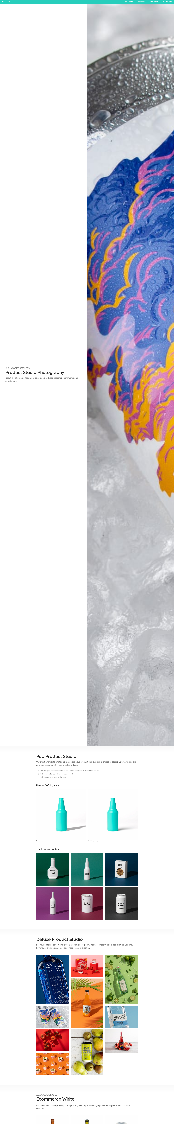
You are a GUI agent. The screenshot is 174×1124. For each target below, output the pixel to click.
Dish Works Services (17, 368)
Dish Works (6, 2)
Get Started (167, 2)
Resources (154, 2)
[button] (134, 2)
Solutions (129, 2)
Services (141, 2)
